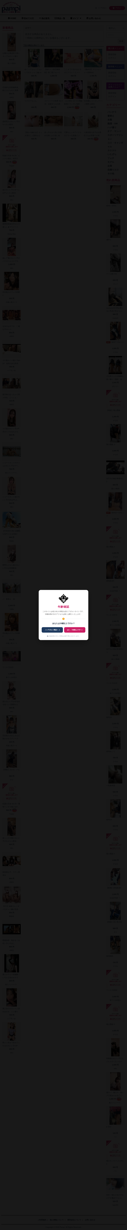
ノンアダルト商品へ (51, 630)
